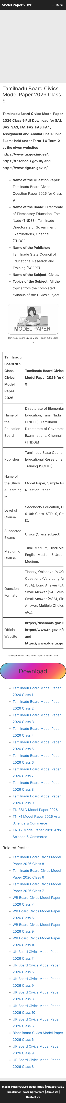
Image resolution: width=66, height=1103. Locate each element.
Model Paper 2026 (17, 5)
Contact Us (33, 1097)
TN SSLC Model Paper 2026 (35, 810)
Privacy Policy (55, 1086)
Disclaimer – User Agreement (25, 1092)
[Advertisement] (33, 46)
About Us (52, 1092)
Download (33, 671)
